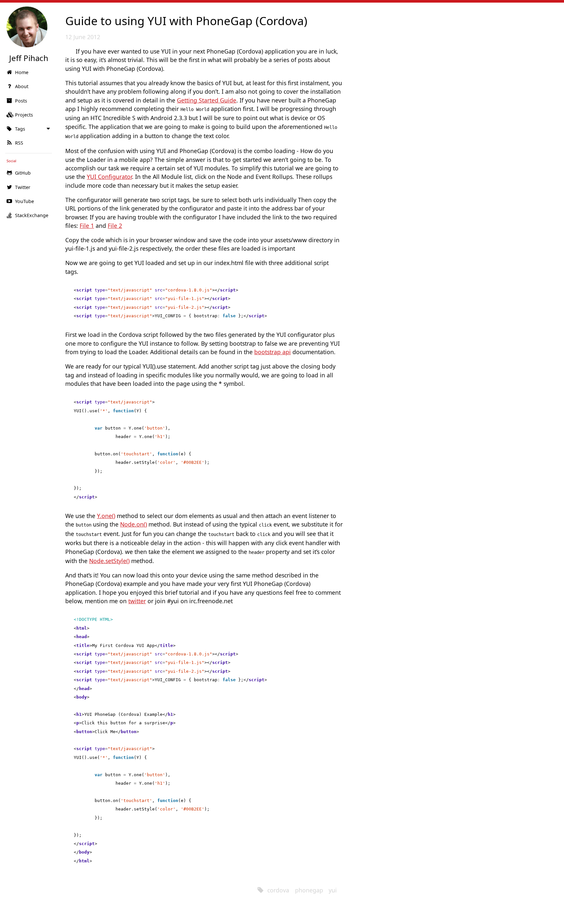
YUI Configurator (109, 177)
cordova (278, 890)
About (21, 86)
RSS (19, 143)
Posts (21, 101)
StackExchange (31, 215)
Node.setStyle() (109, 561)
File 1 (87, 225)
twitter (137, 601)
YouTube (24, 201)
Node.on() (133, 524)
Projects (24, 115)
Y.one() (106, 516)
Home (21, 72)
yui (333, 890)
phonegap (309, 890)
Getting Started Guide (206, 100)
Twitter (22, 187)
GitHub (23, 173)
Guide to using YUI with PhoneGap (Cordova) (186, 20)
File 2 (115, 225)
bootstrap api (272, 352)
